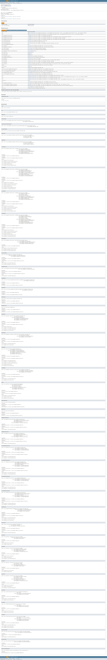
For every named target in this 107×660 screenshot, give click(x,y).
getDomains (29, 53)
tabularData (29, 84)
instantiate (29, 58)
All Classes (18, 2)
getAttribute (30, 45)
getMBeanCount (30, 54)
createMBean (29, 35)
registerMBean (30, 72)
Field (6, 3)
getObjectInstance (30, 57)
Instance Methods (16, 30)
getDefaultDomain (30, 52)
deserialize (29, 40)
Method (11, 3)
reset (28, 80)
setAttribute (30, 81)
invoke (29, 63)
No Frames (13, 2)
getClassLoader (30, 48)
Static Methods (9, 30)
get (28, 44)
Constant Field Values (5, 100)
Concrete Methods (23, 30)
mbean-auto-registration (17, 16)
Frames (10, 2)
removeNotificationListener (32, 75)
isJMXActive (29, 66)
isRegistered (30, 67)
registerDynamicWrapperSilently (33, 71)
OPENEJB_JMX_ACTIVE (31, 25)
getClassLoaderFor (30, 49)
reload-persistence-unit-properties (6, 16)
